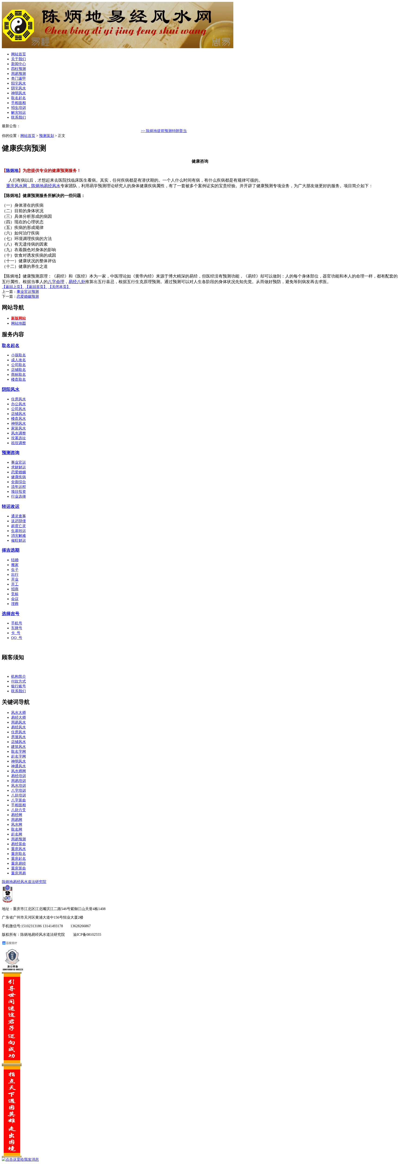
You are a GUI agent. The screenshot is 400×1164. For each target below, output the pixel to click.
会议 (15, 599)
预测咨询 (10, 452)
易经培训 (18, 776)
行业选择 (18, 496)
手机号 (16, 623)
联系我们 (18, 117)
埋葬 (15, 604)
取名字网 (18, 751)
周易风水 (18, 722)
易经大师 (18, 717)
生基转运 (18, 531)
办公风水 (18, 404)
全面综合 (18, 482)
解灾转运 (18, 112)
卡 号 (15, 633)
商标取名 (18, 374)
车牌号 (16, 628)
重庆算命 (18, 868)
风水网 (16, 824)
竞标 (15, 594)
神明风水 (18, 93)
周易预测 (18, 74)
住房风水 (18, 399)
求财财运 (18, 467)
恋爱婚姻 (18, 472)
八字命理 (56, 281)
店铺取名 (18, 370)
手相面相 (18, 103)
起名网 (16, 834)
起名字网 (18, 756)
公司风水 (18, 409)
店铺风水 (18, 414)
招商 (15, 589)
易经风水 (18, 727)
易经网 (16, 815)
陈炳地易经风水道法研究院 (24, 882)
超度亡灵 (18, 526)
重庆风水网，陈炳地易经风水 (33, 185)
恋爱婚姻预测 (28, 296)
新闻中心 (18, 64)
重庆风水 (18, 849)
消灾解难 (18, 536)
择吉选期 (10, 550)
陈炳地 (12, 170)
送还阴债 (18, 521)
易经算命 (18, 844)
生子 (15, 570)
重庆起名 (18, 858)
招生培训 (18, 108)
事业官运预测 (28, 292)
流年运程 (18, 487)
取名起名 (18, 98)
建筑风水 (18, 747)
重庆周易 (18, 873)
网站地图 (18, 323)
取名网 (16, 829)
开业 (15, 579)
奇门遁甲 (18, 78)
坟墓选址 (18, 438)
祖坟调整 (18, 443)
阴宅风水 (18, 88)
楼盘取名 (18, 379)
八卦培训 (18, 795)
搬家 (15, 565)
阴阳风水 (10, 389)
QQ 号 (16, 638)
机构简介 (18, 676)
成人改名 (18, 360)
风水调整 (18, 433)
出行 (15, 574)
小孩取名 (18, 355)
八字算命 (18, 800)
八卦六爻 (18, 810)
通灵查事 (18, 516)
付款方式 (18, 681)
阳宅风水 (18, 83)
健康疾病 (18, 477)
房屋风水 (18, 737)
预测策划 (46, 136)
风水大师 (18, 713)
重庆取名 (18, 854)
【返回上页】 (13, 287)
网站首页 (18, 54)
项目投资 (18, 491)
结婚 (15, 560)
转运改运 (10, 506)
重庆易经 (18, 863)
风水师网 (18, 771)
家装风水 (18, 428)
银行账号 (18, 686)
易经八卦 (77, 281)
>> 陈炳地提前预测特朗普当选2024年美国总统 (175, 131)
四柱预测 (18, 69)
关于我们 (18, 59)
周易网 (16, 820)
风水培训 (18, 786)
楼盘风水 (18, 419)
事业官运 (18, 462)
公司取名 (18, 365)
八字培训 (18, 790)
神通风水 (18, 766)
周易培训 (18, 781)
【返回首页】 (36, 287)
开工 (15, 584)
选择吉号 (10, 613)
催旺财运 (18, 540)
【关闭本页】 (59, 287)
